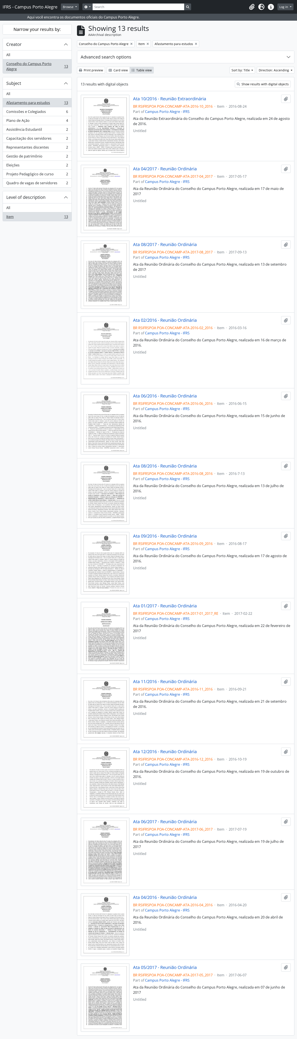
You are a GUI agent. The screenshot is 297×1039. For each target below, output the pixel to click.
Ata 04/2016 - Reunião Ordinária (165, 897)
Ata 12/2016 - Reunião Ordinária (165, 751)
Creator (14, 44)
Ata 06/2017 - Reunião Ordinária (165, 821)
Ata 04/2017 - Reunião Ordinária (165, 168)
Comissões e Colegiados (37, 112)
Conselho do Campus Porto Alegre (37, 66)
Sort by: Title (241, 70)
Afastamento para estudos (37, 103)
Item (37, 217)
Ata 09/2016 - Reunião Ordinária (165, 536)
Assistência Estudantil (37, 130)
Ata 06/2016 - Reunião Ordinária (165, 396)
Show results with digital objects (265, 84)
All (8, 54)
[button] (252, 7)
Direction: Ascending (274, 70)
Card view (120, 70)
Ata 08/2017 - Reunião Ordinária (165, 244)
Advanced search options (106, 57)
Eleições (37, 166)
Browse (68, 7)
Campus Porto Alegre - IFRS (167, 111)
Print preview (93, 70)
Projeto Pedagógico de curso (37, 175)
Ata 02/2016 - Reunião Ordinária (165, 320)
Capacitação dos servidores (37, 139)
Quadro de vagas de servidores (37, 184)
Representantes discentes (37, 148)
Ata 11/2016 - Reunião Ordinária (165, 681)
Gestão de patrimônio (37, 157)
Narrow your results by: (37, 29)
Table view (143, 70)
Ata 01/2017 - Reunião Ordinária (165, 605)
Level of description (25, 197)
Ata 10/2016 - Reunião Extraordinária (169, 98)
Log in (284, 7)
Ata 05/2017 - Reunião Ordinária (165, 967)
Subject (13, 83)
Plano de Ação (37, 121)
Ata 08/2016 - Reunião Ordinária (165, 466)
